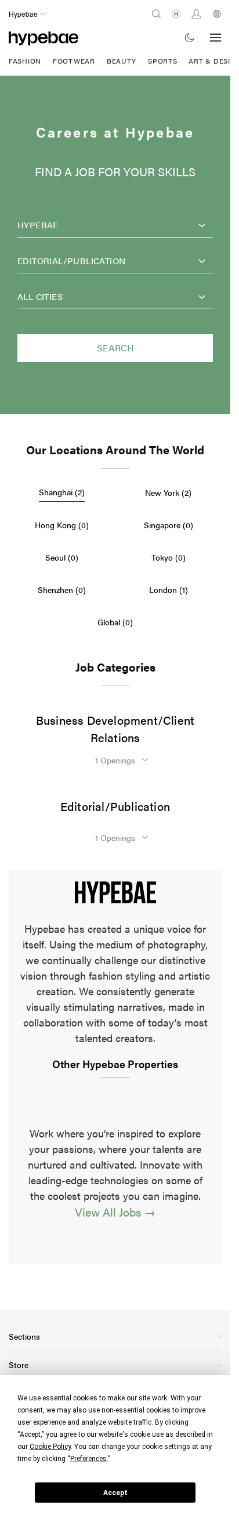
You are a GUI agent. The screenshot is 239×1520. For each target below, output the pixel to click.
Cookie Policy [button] (50, 1447)
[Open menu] (216, 37)
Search (115, 347)
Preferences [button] (88, 1459)
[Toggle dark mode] (190, 37)
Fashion (25, 60)
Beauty (121, 60)
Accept (115, 1493)
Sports (162, 60)
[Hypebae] (43, 37)
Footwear (74, 60)
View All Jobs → (115, 1211)
